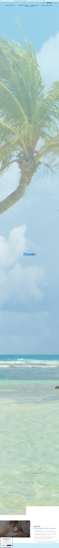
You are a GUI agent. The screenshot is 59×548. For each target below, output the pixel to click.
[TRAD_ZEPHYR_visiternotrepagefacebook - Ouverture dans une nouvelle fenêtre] (47, 3)
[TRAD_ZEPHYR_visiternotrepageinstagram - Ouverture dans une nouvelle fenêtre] (49, 3)
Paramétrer (3, 545)
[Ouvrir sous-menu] (15, 5)
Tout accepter (9, 545)
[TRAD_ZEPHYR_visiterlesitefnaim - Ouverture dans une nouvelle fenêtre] (45, 3)
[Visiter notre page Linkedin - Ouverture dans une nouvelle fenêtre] (51, 3)
